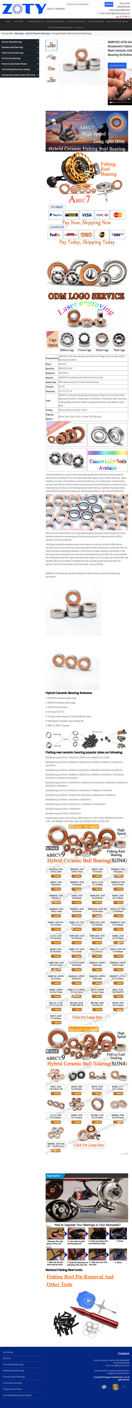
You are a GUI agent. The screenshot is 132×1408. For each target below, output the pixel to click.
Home (8, 22)
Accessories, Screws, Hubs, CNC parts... (19, 75)
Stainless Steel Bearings (12, 47)
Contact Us (79, 28)
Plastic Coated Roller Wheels (117, 22)
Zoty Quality (8, 1352)
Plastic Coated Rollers (12, 1389)
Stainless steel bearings (55, 22)
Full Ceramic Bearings (96, 22)
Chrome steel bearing (36, 22)
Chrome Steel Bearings (12, 42)
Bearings (19, 33)
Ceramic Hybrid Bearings (14, 1377)
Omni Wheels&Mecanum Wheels (17, 1395)
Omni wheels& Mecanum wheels (60, 28)
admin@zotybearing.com (120, 1366)
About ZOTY (19, 22)
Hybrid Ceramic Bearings (76, 22)
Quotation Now (117, 65)
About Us (7, 1358)
